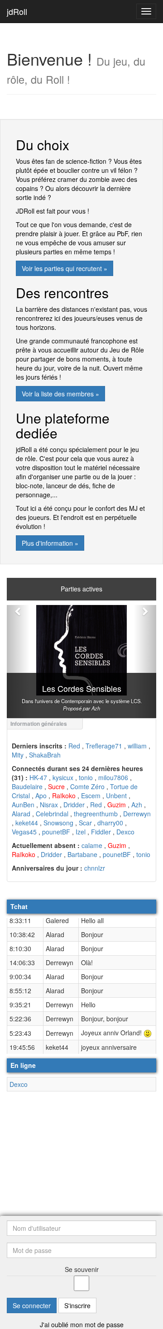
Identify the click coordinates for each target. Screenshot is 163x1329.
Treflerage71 (104, 745)
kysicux (63, 777)
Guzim (116, 804)
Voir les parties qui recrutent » (64, 268)
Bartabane (82, 854)
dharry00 (110, 822)
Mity (18, 754)
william (137, 745)
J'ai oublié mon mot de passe (82, 1324)
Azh (136, 804)
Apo (41, 795)
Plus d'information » (50, 543)
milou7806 (113, 777)
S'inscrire (77, 1305)
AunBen (23, 804)
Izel (81, 831)
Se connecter (32, 1305)
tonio (86, 777)
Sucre (56, 786)
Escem (91, 795)
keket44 (26, 822)
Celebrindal (52, 813)
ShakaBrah (45, 754)
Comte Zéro (87, 786)
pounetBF (56, 831)
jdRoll (17, 11)
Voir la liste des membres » (60, 393)
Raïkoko (64, 795)
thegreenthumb (96, 813)
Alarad (21, 813)
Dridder (74, 804)
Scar (85, 822)
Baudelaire (27, 786)
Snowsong (58, 822)
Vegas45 (24, 831)
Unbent (116, 795)
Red (74, 745)
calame (92, 845)
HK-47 (38, 777)
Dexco (125, 831)
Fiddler (101, 831)
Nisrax (49, 804)
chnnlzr (94, 867)
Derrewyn (137, 813)
